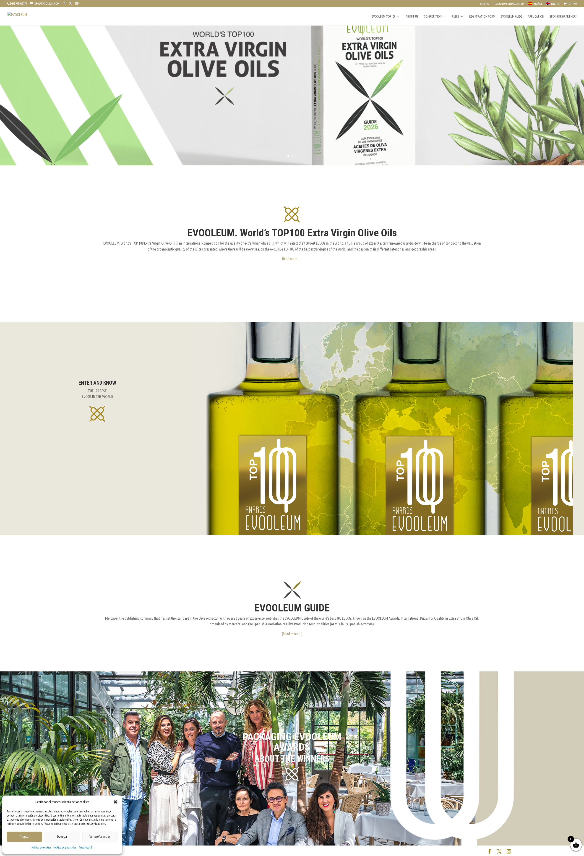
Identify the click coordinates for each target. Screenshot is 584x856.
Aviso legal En (86, 847)
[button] (115, 802)
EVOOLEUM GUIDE (511, 16)
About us (412, 16)
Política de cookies (41, 847)
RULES (455, 16)
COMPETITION (433, 16)
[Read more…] (292, 634)
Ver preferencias (99, 836)
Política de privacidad (64, 847)
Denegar (62, 836)
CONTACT (485, 4)
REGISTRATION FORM (482, 16)
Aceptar (25, 836)
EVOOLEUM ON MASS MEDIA (509, 4)
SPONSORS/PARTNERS (563, 16)
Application (536, 16)
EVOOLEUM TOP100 (384, 16)
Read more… (291, 258)
